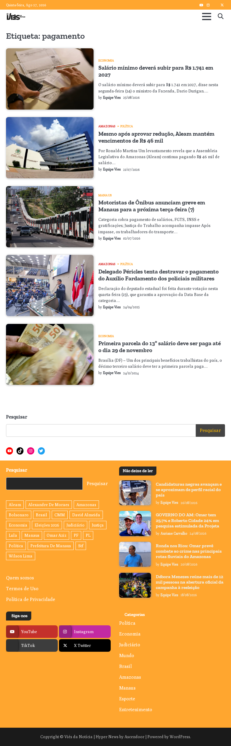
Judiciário (75, 525)
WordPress (180, 736)
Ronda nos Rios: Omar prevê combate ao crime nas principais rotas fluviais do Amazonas (189, 551)
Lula (13, 535)
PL (88, 535)
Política (126, 126)
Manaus (105, 195)
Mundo (126, 655)
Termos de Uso (22, 588)
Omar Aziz (56, 535)
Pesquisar (16, 417)
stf (80, 545)
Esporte (127, 698)
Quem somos (20, 577)
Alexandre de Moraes (48, 504)
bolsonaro (19, 514)
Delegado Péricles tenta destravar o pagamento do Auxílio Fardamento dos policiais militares (158, 275)
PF (76, 535)
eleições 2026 (47, 525)
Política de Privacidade (30, 599)
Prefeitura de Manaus (50, 545)
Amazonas (106, 126)
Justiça (98, 525)
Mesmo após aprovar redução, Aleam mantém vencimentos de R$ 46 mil (156, 137)
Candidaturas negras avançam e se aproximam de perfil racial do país (189, 490)
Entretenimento (135, 709)
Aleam (15, 504)
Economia (106, 60)
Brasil (41, 514)
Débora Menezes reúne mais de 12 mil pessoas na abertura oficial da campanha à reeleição (189, 582)
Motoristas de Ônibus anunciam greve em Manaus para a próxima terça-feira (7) (151, 206)
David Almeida (86, 514)
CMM (59, 514)
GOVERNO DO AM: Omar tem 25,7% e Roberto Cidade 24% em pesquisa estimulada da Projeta (187, 520)
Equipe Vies (112, 97)
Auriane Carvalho (174, 533)
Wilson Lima (20, 556)
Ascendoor (134, 736)
